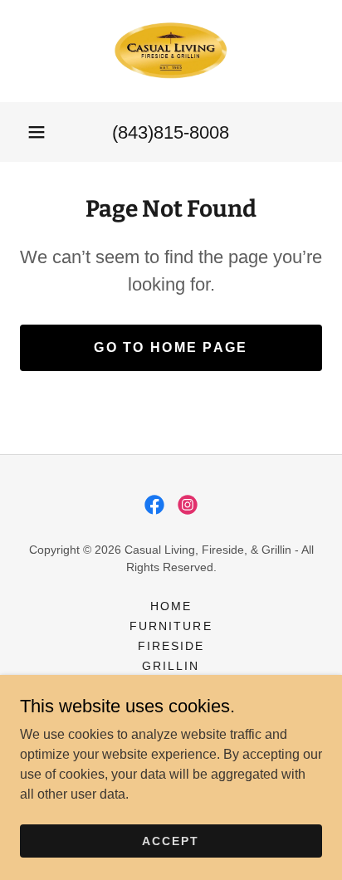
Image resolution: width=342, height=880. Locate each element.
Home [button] (171, 606)
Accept (170, 840)
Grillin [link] (170, 665)
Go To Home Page (170, 347)
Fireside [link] (171, 646)
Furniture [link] (170, 626)
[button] (36, 132)
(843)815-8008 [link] (170, 132)
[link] (171, 51)
